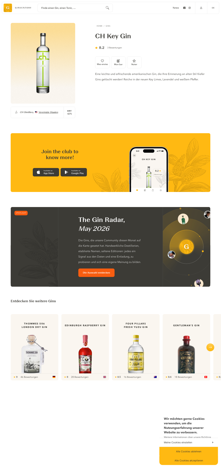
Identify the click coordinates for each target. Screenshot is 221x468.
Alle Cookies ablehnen (188, 451)
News (176, 7)
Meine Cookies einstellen (178, 442)
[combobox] (75, 8)
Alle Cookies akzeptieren (189, 460)
